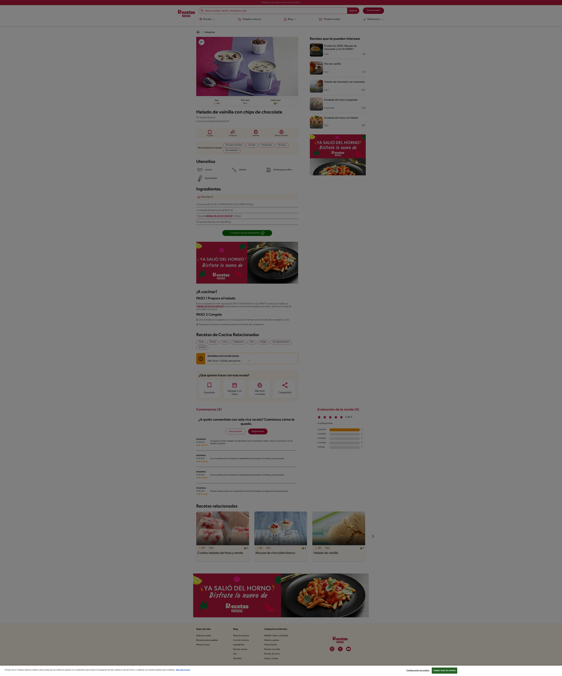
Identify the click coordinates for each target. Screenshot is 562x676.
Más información (183, 670)
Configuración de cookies (417, 670)
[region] (281, 671)
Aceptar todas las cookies (444, 670)
